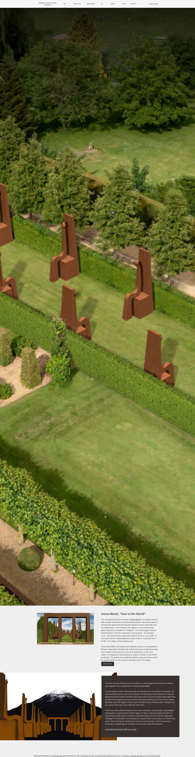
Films (124, 3)
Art (65, 3)
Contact (133, 3)
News (113, 3)
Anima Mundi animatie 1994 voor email (120, 729)
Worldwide (91, 3)
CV (102, 3)
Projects (77, 3)
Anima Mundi (135, 619)
